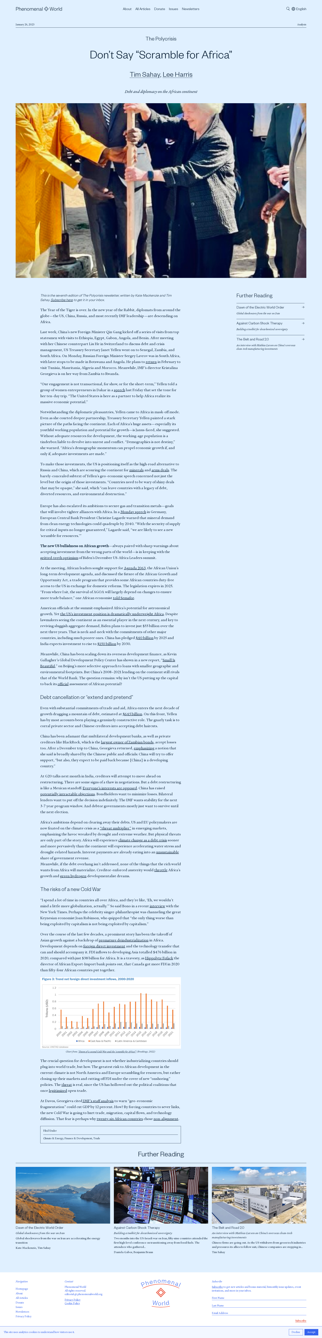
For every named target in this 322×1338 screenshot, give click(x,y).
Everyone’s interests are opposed (110, 788)
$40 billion (145, 637)
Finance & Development (78, 1138)
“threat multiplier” (115, 828)
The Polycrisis (161, 40)
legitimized (58, 1090)
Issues (173, 9)
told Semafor (123, 597)
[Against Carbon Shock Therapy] (161, 1195)
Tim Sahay (145, 76)
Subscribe (217, 1287)
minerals (136, 470)
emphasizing (144, 748)
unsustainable (167, 852)
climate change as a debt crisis (142, 840)
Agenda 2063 (135, 568)
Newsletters (190, 9)
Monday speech (133, 511)
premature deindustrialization (124, 940)
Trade (96, 1138)
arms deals (160, 470)
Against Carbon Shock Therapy (137, 1228)
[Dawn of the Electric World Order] (63, 1195)
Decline (296, 1332)
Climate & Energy (53, 1138)
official (63, 683)
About (127, 9)
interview (157, 906)
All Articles (142, 9)
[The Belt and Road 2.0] (259, 1195)
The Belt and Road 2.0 (228, 1228)
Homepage (22, 1289)
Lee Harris (177, 76)
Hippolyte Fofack (159, 958)
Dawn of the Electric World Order (39, 1228)
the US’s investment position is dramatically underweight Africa (112, 613)
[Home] (39, 10)
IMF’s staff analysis (98, 1100)
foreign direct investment (104, 946)
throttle (161, 870)
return (151, 361)
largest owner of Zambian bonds (127, 742)
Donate (159, 9)
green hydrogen (73, 875)
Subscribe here (62, 300)
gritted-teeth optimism (59, 557)
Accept (311, 1332)
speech (119, 389)
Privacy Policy (23, 1316)
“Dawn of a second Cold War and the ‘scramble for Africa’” (107, 1051)
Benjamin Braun (143, 1252)
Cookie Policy (72, 1303)
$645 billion (132, 713)
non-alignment (166, 1118)
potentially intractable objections (67, 794)
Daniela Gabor (123, 1252)
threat (66, 1084)
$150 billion (106, 643)
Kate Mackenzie (26, 1248)
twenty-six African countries (120, 1118)
